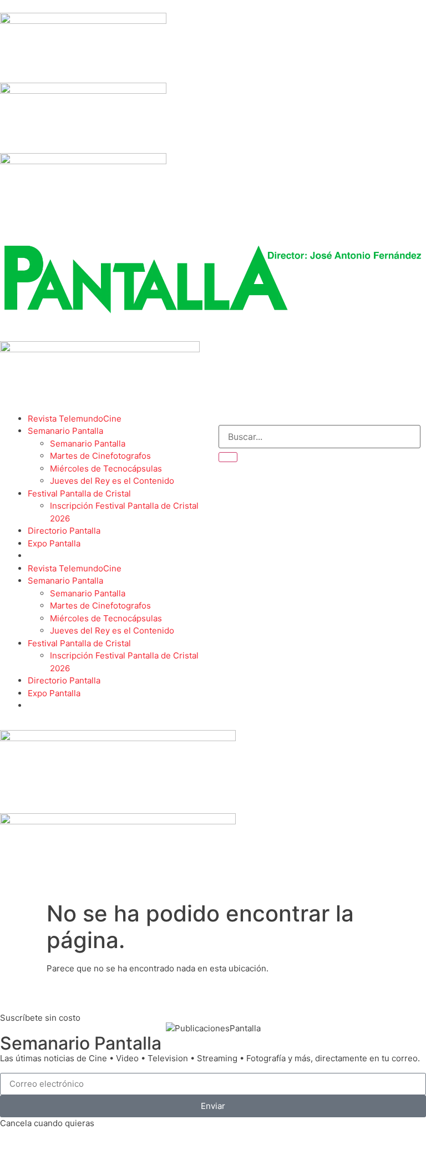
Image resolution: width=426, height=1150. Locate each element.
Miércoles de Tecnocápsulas (106, 468)
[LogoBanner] (100, 349)
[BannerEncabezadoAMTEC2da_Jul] (83, 21)
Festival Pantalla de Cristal (79, 493)
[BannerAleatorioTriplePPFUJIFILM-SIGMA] (118, 738)
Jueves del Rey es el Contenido (112, 480)
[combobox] (319, 436)
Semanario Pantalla (65, 430)
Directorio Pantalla (64, 530)
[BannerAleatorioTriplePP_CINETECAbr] (118, 821)
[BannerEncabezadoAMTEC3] (83, 161)
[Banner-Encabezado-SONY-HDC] (83, 90)
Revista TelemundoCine (74, 418)
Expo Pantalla (54, 543)
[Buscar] (228, 457)
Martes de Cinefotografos (100, 455)
